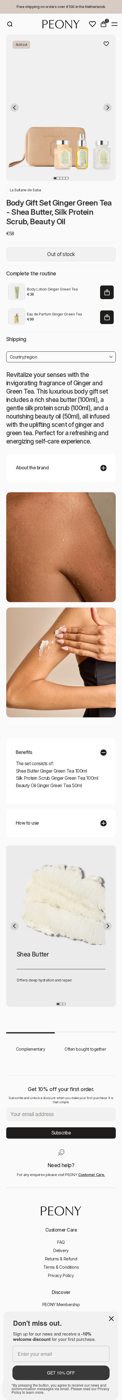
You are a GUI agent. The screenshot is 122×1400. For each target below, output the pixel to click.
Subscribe (61, 1133)
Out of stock (61, 254)
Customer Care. (91, 1174)
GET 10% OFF (61, 1373)
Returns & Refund (61, 1258)
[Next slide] (107, 107)
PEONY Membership (61, 1304)
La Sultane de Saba (25, 190)
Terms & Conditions (61, 1267)
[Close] (111, 1318)
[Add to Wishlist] (106, 44)
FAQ (61, 1242)
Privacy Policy (61, 1275)
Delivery (61, 1250)
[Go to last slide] (14, 107)
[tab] (55, 178)
